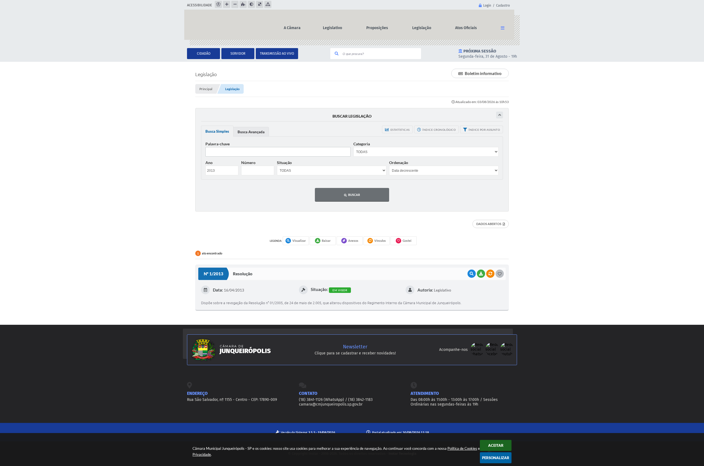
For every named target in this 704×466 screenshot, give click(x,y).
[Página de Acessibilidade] (218, 4)
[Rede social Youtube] (507, 355)
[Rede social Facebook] (492, 355)
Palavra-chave (217, 144)
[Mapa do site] (267, 4)
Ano (209, 162)
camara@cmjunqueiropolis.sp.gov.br (330, 404)
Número (248, 162)
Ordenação (398, 162)
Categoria (361, 144)
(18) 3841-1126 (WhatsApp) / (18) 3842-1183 (336, 399)
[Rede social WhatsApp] (478, 355)
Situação (284, 162)
